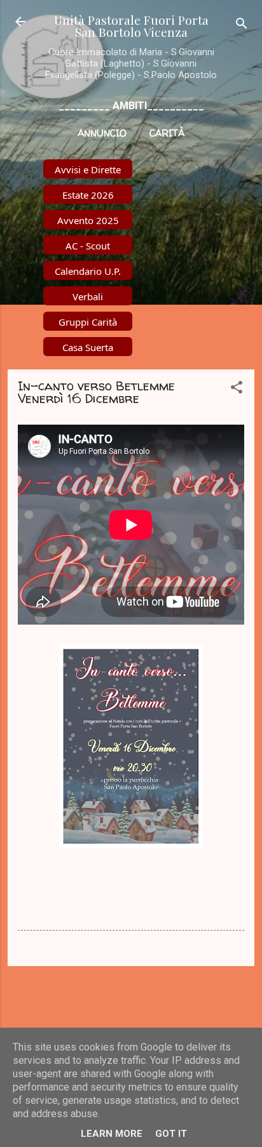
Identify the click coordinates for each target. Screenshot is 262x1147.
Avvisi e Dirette (88, 169)
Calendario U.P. (88, 271)
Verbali (87, 296)
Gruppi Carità (88, 321)
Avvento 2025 (88, 220)
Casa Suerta (87, 347)
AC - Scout (88, 245)
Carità (166, 133)
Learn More (111, 1133)
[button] (236, 389)
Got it (171, 1133)
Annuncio (102, 133)
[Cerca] (241, 25)
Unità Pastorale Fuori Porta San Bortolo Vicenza (131, 25)
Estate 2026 (88, 195)
